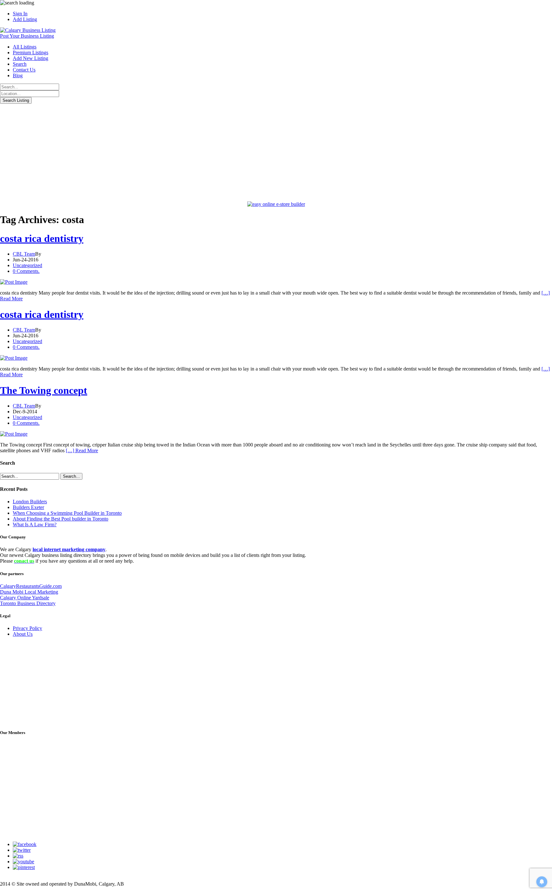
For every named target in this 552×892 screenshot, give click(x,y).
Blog (18, 75)
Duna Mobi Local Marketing (29, 592)
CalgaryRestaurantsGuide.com (31, 586)
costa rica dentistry (41, 238)
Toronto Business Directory (28, 603)
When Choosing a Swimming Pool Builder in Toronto (67, 513)
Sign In (20, 13)
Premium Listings (30, 52)
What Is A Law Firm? (35, 524)
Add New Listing (30, 58)
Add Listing (25, 19)
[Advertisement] (276, 151)
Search (20, 64)
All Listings (24, 46)
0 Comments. (26, 271)
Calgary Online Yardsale (24, 597)
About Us (23, 634)
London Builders (30, 501)
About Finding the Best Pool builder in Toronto (60, 518)
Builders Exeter (28, 507)
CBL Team (24, 254)
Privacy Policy (27, 628)
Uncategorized (27, 265)
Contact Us (24, 69)
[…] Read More (82, 450)
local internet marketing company (69, 549)
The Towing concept (43, 390)
